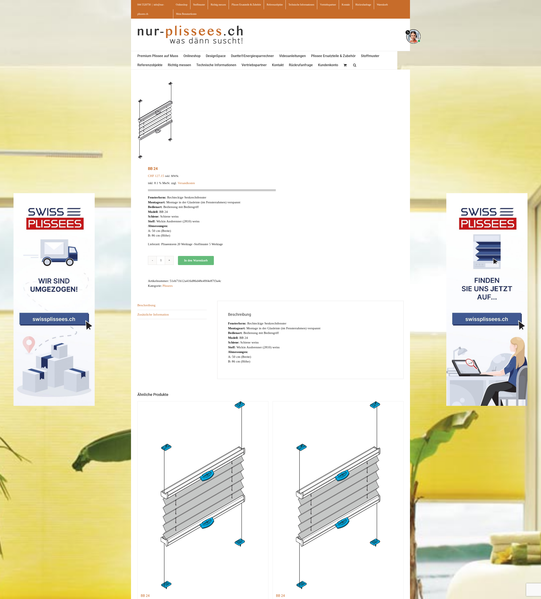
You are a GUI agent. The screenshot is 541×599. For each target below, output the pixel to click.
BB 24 (145, 596)
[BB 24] (203, 495)
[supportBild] (413, 28)
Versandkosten (186, 183)
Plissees (168, 285)
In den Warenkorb (196, 260)
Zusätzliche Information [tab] (153, 314)
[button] (354, 64)
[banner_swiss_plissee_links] (54, 194)
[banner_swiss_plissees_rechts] (486, 194)
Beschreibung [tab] (146, 305)
